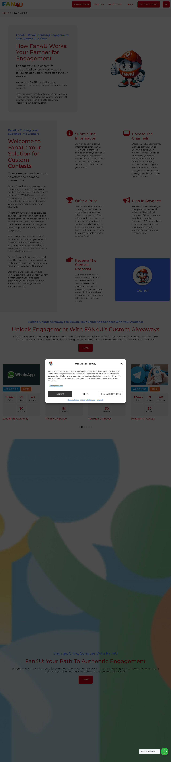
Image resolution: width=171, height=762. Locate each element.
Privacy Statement (87, 400)
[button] (121, 363)
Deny (85, 394)
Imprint (100, 400)
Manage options (111, 394)
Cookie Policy (73, 400)
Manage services (56, 386)
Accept (60, 394)
